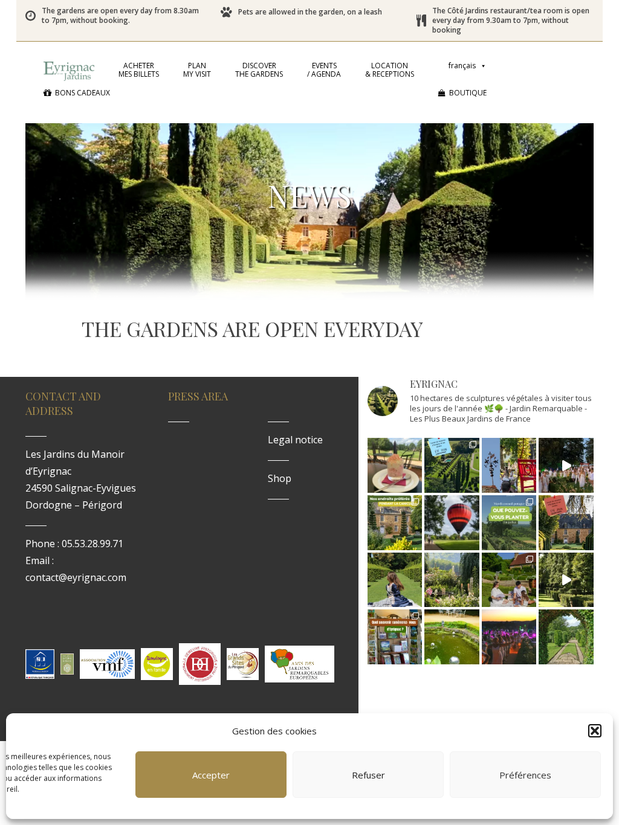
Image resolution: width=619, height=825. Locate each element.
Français (462, 65)
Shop (279, 478)
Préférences (525, 775)
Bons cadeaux (82, 93)
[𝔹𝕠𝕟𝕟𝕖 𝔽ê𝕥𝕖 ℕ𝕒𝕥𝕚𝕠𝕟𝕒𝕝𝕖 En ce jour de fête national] (509, 465)
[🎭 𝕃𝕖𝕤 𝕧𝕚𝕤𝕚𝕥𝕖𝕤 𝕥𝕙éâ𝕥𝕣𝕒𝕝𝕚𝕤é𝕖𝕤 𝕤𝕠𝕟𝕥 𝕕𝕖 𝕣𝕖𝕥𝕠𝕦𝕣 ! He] (395, 580)
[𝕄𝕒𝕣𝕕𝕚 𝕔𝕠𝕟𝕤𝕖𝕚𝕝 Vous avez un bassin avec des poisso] (451, 636)
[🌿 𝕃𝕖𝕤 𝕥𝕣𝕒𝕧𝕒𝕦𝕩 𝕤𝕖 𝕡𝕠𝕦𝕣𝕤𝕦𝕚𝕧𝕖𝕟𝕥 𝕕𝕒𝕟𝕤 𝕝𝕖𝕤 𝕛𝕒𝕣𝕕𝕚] (566, 580)
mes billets (138, 69)
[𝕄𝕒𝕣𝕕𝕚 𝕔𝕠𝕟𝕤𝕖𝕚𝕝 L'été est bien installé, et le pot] (509, 522)
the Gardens (259, 69)
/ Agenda (324, 69)
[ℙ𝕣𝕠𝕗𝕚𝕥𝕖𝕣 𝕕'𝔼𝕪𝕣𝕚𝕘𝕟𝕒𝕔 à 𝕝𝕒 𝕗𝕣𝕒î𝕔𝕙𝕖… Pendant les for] (566, 636)
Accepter (211, 775)
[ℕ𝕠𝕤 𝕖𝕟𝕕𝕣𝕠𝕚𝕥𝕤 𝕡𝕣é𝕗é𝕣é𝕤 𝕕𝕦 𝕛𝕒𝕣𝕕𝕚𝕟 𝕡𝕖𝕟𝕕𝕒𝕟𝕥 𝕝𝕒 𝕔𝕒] (395, 522)
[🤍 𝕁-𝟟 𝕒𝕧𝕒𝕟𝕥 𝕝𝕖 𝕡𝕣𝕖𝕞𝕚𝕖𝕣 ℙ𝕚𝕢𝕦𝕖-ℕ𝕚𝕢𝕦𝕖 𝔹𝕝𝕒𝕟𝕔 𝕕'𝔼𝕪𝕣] (509, 580)
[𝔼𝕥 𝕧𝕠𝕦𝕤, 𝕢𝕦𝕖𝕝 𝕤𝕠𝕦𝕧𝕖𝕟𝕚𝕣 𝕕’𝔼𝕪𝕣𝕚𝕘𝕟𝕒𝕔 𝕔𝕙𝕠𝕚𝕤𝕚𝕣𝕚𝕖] (395, 636)
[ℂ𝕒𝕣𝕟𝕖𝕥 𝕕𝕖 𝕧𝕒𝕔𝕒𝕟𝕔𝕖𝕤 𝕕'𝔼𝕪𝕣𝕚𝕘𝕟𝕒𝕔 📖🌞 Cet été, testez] (566, 522)
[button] (595, 731)
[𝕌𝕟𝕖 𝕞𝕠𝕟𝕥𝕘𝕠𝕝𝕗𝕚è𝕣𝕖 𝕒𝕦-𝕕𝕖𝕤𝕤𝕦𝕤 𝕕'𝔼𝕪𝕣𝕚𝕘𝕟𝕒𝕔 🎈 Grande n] (451, 522)
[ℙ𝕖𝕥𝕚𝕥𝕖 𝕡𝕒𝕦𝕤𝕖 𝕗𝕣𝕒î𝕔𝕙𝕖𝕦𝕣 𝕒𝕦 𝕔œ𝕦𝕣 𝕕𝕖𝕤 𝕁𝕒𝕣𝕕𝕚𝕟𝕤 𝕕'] (395, 465)
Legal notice (295, 439)
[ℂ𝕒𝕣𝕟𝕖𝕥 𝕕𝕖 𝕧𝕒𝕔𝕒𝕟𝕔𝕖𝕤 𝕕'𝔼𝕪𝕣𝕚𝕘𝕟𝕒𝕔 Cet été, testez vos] (451, 465)
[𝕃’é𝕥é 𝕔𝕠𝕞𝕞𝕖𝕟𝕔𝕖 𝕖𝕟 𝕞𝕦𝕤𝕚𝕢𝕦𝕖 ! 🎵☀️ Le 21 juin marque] (509, 636)
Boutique (468, 93)
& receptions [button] (389, 69)
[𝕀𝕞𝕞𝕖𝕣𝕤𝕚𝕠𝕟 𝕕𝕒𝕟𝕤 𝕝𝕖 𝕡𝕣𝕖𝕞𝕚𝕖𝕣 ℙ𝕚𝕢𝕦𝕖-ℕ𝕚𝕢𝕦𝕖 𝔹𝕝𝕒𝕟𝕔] (566, 465)
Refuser (368, 775)
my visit (197, 69)
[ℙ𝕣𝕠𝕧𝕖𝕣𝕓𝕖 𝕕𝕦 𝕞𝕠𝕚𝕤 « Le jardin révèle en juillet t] (451, 580)
